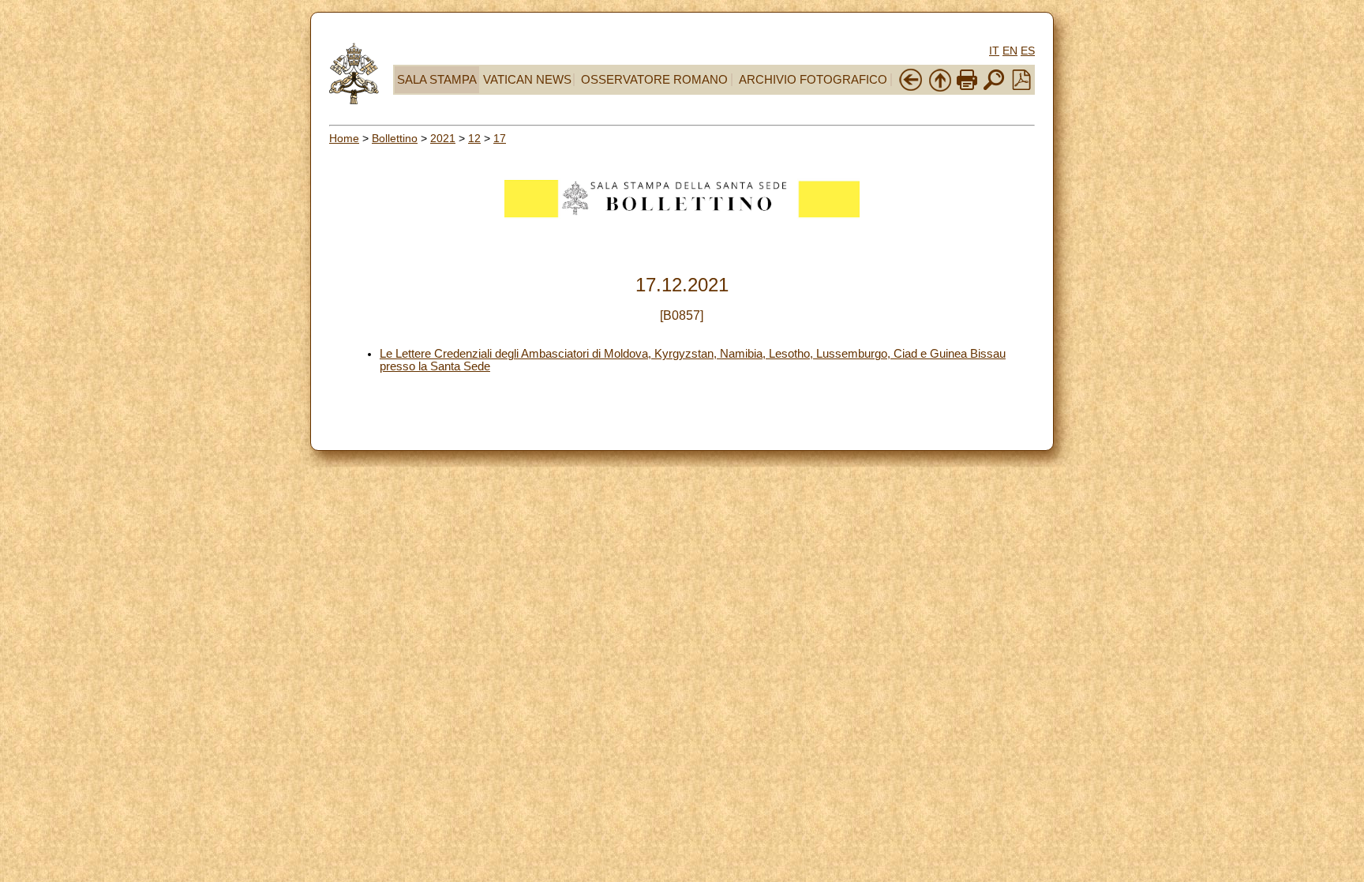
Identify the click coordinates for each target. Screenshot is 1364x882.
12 (474, 138)
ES (1028, 50)
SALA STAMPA (437, 79)
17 (499, 138)
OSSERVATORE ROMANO (654, 79)
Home (344, 138)
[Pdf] (1021, 86)
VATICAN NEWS (527, 79)
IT (994, 50)
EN (1009, 50)
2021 (442, 138)
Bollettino (395, 138)
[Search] (993, 88)
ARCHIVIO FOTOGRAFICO (813, 79)
